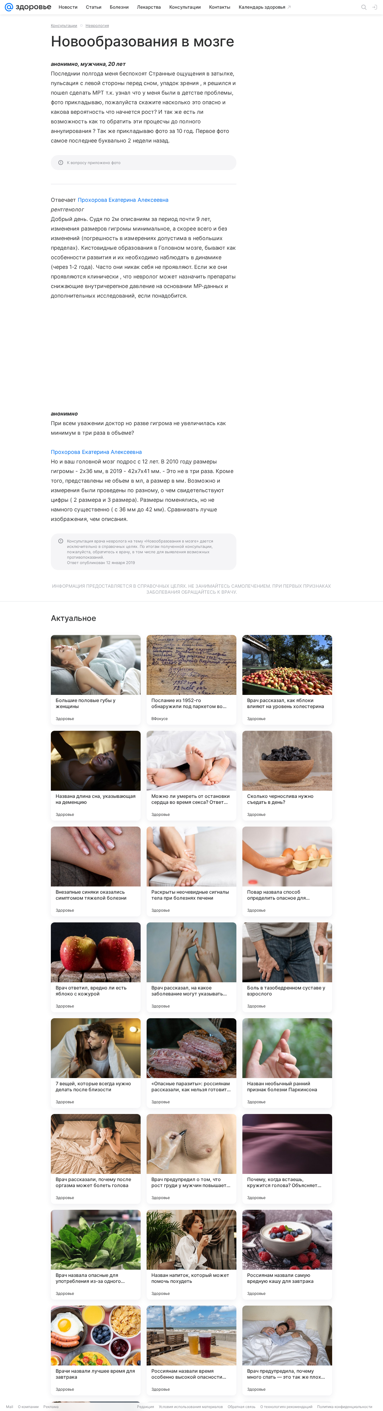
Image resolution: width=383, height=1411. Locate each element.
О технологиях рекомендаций (286, 1406)
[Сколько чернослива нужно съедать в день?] (287, 776)
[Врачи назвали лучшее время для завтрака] (96, 1350)
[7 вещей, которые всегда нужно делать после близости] (96, 1063)
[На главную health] (32, 7)
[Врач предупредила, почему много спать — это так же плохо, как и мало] (287, 1350)
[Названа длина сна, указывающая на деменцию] (96, 776)
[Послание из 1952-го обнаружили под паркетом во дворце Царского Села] (191, 680)
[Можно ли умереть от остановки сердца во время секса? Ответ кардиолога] (191, 776)
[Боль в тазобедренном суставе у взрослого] (287, 967)
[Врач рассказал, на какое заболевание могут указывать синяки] (191, 967)
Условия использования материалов (191, 1406)
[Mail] (9, 7)
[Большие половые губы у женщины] (96, 680)
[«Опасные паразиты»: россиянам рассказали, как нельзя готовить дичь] (191, 1063)
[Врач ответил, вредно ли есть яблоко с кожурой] (96, 967)
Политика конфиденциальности (344, 1406)
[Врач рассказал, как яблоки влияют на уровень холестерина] (287, 680)
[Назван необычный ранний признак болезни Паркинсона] (287, 1063)
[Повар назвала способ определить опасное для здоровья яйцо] (287, 871)
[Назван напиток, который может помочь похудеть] (191, 1255)
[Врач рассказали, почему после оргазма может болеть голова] (96, 1159)
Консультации (64, 25)
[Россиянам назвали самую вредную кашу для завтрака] (287, 1255)
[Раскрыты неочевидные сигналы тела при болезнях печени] (191, 871)
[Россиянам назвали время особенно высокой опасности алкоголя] (191, 1350)
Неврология (97, 25)
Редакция (145, 1406)
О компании (28, 1406)
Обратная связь (242, 1406)
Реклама (51, 1406)
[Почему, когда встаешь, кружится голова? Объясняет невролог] (287, 1159)
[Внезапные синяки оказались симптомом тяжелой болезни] (96, 871)
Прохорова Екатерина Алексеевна (123, 200)
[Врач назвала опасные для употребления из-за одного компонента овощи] (96, 1255)
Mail (9, 1406)
